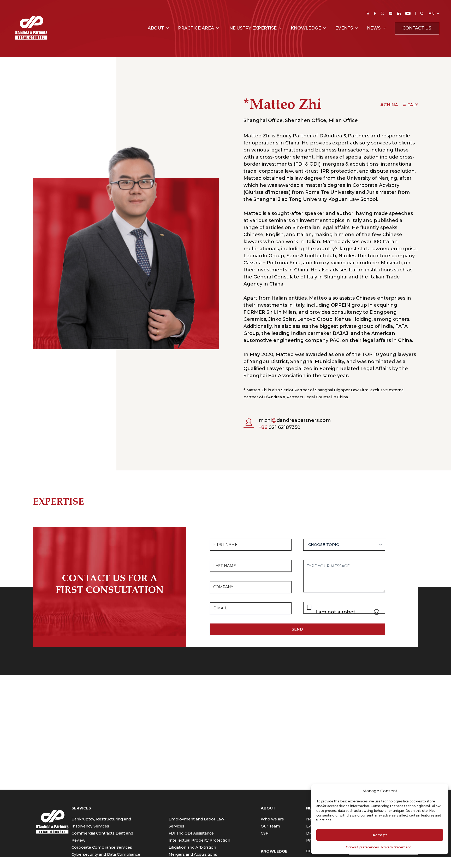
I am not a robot (335, 612)
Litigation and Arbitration (192, 847)
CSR (265, 833)
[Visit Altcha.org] (376, 612)
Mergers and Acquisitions (193, 854)
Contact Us (416, 28)
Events (344, 28)
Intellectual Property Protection (199, 840)
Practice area (196, 28)
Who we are (272, 819)
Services (81, 808)
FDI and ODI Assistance (191, 833)
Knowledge (306, 28)
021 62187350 (279, 427)
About (156, 28)
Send (297, 629)
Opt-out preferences (362, 847)
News (374, 28)
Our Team (270, 826)
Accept (379, 834)
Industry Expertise (252, 28)
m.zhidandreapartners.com (295, 420)
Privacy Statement (396, 847)
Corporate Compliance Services (102, 847)
